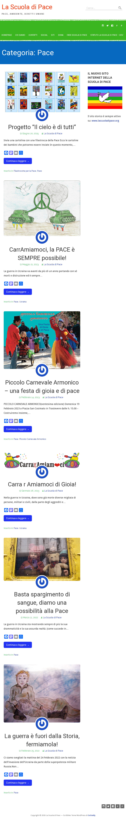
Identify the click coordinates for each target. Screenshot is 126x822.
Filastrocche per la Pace (25, 171)
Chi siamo (20, 35)
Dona (60, 35)
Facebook (112, 26)
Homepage (6, 35)
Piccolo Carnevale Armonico (32, 439)
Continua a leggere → (17, 160)
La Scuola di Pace (27, 7)
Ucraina (22, 301)
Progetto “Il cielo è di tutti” (42, 127)
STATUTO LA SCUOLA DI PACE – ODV (106, 35)
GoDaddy (91, 815)
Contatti (33, 35)
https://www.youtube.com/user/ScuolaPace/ (117, 26)
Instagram (103, 26)
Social (44, 35)
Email (122, 26)
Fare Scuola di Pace (77, 35)
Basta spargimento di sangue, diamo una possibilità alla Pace (42, 602)
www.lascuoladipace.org (105, 120)
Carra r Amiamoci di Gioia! (42, 484)
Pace (39, 171)
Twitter (108, 26)
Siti (53, 35)
